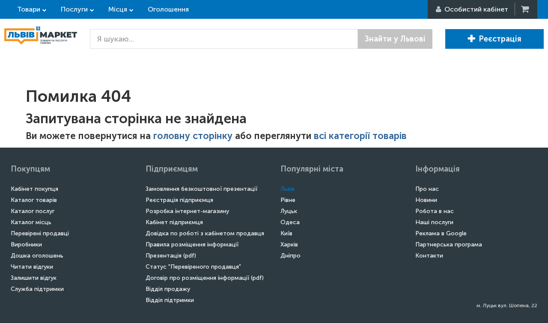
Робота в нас (434, 211)
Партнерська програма (448, 244)
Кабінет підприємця (174, 222)
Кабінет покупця (34, 189)
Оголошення (168, 9)
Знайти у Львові (395, 39)
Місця (117, 9)
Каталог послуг (32, 211)
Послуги (74, 9)
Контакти (429, 255)
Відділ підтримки (170, 300)
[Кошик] (526, 9)
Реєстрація (500, 39)
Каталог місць (31, 222)
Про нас (427, 189)
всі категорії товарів (360, 136)
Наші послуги (434, 222)
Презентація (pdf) (171, 255)
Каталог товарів (34, 200)
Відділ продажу (168, 289)
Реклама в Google (441, 233)
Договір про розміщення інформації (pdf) (205, 278)
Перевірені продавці (40, 233)
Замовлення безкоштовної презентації (201, 189)
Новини (426, 200)
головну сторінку (192, 136)
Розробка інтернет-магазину (187, 211)
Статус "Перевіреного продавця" (193, 266)
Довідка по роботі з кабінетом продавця (205, 233)
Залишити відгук (34, 278)
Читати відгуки (32, 266)
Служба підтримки (37, 289)
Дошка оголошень (37, 255)
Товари (28, 9)
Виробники (26, 244)
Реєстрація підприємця (179, 200)
